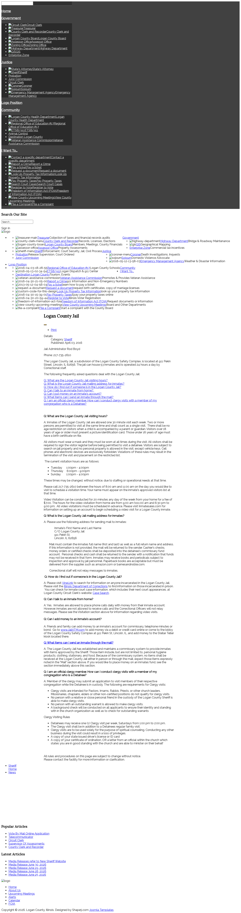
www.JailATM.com (73, 629)
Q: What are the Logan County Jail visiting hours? (76, 380)
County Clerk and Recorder (61, 241)
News (12, 772)
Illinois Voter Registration (85, 298)
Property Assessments (73, 247)
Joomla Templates (101, 910)
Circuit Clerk (16, 82)
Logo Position (11, 103)
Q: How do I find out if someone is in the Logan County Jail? (82, 387)
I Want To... (9, 150)
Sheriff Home (12, 767)
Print (54, 330)
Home (6, 11)
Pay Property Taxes (59, 294)
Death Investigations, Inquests (160, 254)
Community (10, 110)
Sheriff (39, 251)
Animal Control (18, 133)
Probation (14, 75)
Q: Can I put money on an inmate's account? (72, 393)
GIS (138, 244)
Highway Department (174, 241)
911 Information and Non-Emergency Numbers (97, 281)
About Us (14, 890)
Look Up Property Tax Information (79, 291)
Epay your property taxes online (92, 294)
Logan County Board (59, 244)
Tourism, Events (60, 274)
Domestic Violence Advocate (150, 257)
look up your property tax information (125, 291)
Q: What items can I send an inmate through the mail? (78, 397)
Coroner (136, 254)
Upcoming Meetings (21, 893)
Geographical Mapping (155, 244)
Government (11, 18)
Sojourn (126, 257)
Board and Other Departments (126, 304)
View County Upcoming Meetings (84, 304)
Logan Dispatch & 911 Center (79, 271)
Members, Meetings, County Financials (97, 244)
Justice (6, 62)
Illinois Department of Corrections (86, 586)
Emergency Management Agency (162, 261)
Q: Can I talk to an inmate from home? (69, 390)
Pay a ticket (54, 284)
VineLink (67, 583)
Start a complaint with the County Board (87, 308)
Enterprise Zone (18, 55)
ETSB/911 (53, 271)
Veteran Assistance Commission (81, 278)
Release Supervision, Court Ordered (51, 254)
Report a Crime (57, 281)
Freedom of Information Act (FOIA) (84, 301)
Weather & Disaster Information (204, 261)
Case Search (101, 593)
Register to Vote (58, 298)
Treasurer (43, 237)
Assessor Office (48, 247)
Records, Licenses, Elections (97, 241)
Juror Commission (20, 79)
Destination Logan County (25, 137)
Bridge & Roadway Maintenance (209, 241)
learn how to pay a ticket (78, 284)
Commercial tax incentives (167, 247)
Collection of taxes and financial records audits (79, 237)
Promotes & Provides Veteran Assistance (128, 278)
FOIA (11, 903)
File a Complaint (50, 308)
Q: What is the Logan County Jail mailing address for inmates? (84, 383)
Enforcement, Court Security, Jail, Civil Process (72, 251)
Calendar (14, 900)
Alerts (12, 897)
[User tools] (45, 324)
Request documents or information (130, 301)
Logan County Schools (105, 268)
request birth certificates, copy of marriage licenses (106, 288)
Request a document (59, 288)
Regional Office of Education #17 (68, 268)
